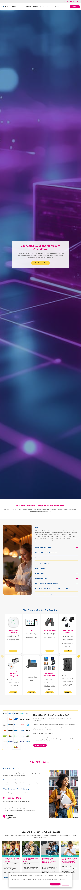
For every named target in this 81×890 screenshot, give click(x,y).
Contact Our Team (40, 745)
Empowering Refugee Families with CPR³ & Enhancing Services (30, 860)
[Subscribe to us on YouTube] (77, 1)
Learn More (13, 650)
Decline (65, 884)
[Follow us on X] (67, 1)
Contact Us (74, 6)
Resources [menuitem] (58, 6)
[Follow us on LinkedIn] (71, 1)
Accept (55, 884)
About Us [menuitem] (42, 6)
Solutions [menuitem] (35, 6)
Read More (6, 877)
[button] (78, 656)
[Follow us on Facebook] (64, 1)
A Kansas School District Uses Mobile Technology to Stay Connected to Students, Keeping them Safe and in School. (69, 861)
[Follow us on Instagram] (74, 1)
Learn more (49, 650)
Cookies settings (45, 884)
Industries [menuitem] (28, 6)
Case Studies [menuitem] (50, 6)
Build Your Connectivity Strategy (40, 262)
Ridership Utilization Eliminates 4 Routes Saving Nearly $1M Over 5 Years (11, 860)
